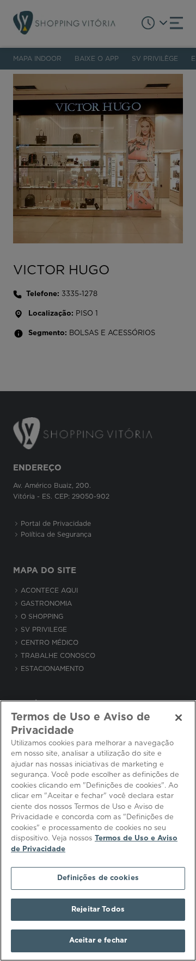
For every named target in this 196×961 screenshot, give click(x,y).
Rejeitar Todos (98, 909)
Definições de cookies (98, 878)
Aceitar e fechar (98, 940)
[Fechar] (179, 718)
